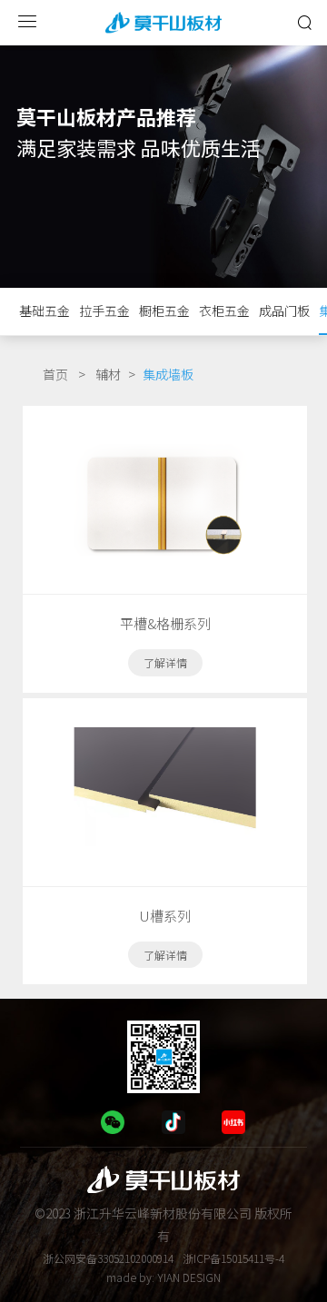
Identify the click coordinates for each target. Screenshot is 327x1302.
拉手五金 (104, 310)
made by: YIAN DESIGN (163, 1277)
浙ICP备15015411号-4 (233, 1258)
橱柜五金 (164, 310)
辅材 (108, 374)
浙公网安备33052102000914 (108, 1258)
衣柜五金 (224, 310)
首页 (55, 374)
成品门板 (284, 310)
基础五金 (44, 310)
